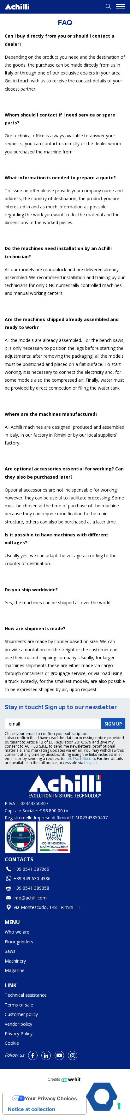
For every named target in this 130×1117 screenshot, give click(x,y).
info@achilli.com (80, 758)
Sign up (113, 724)
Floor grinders (19, 942)
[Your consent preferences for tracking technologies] (119, 1106)
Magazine (15, 970)
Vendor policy (18, 1024)
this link (91, 762)
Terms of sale (19, 1005)
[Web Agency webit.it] (72, 1079)
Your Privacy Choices (51, 1098)
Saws (10, 951)
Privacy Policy (18, 1033)
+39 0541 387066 (31, 869)
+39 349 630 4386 (32, 878)
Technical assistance (26, 995)
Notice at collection (31, 1109)
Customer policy (21, 1014)
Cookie (12, 1043)
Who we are (17, 932)
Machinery (15, 961)
